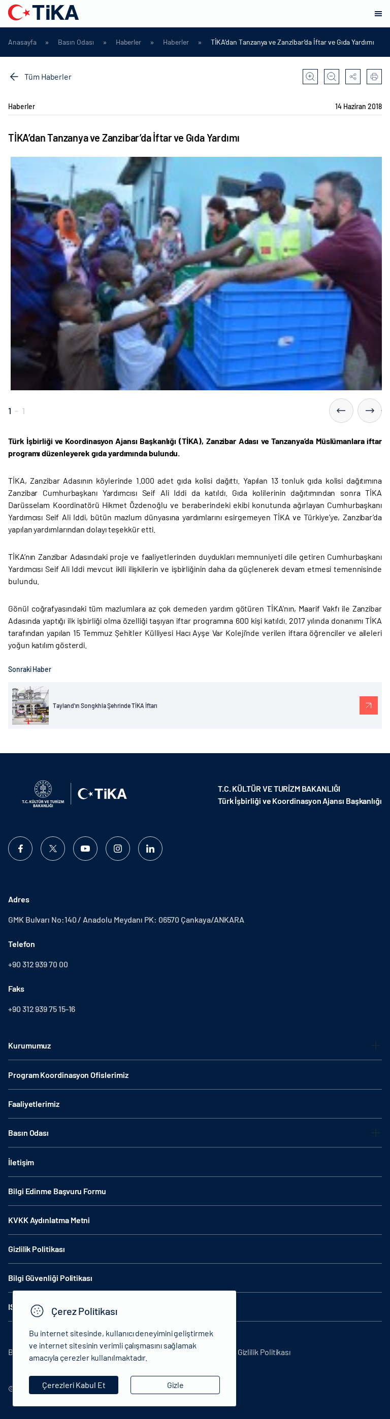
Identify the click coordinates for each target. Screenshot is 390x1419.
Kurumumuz (29, 1045)
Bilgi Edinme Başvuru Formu (57, 1191)
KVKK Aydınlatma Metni (49, 1220)
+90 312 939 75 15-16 (41, 1008)
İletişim (21, 1162)
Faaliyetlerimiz (33, 1103)
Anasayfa (22, 42)
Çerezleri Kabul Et (74, 1385)
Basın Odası (75, 42)
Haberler (128, 42)
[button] (341, 410)
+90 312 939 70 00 (38, 964)
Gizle (175, 1385)
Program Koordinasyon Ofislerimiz (68, 1074)
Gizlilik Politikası (36, 1249)
